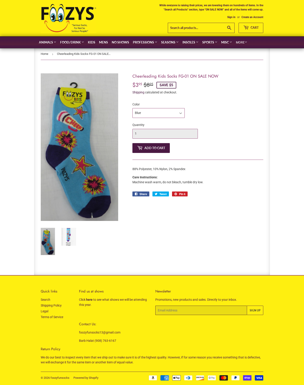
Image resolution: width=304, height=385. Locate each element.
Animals (46, 42)
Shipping (138, 92)
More (240, 42)
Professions (144, 42)
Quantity (138, 125)
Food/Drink (70, 42)
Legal (44, 311)
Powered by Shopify (85, 377)
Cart (254, 27)
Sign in (231, 17)
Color (136, 104)
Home (44, 54)
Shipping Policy (51, 305)
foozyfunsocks (60, 377)
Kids (91, 42)
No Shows (120, 42)
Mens (103, 42)
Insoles (189, 42)
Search (45, 299)
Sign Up (255, 310)
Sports (208, 42)
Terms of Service (52, 317)
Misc (225, 42)
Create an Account (252, 17)
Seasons (168, 42)
